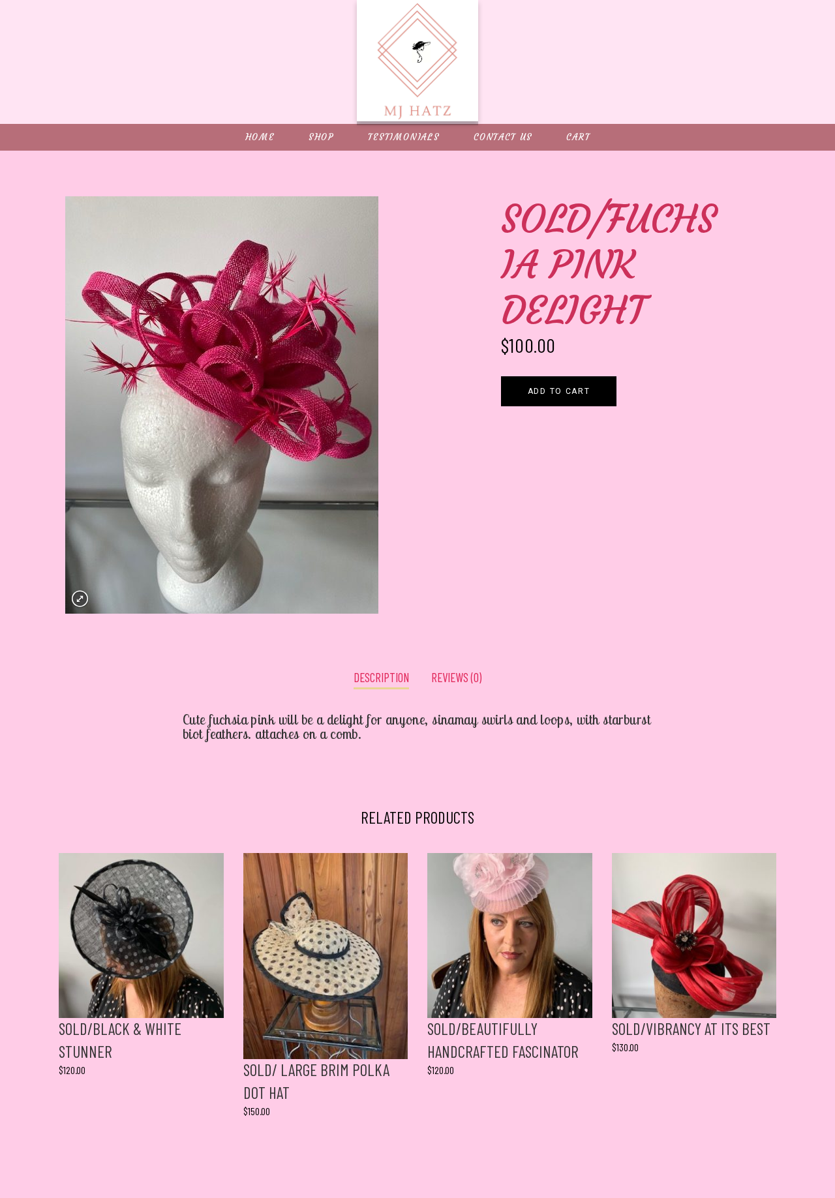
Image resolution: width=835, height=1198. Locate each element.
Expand (80, 599)
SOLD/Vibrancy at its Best (691, 1028)
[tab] (381, 678)
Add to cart (559, 391)
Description (381, 677)
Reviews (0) (456, 677)
